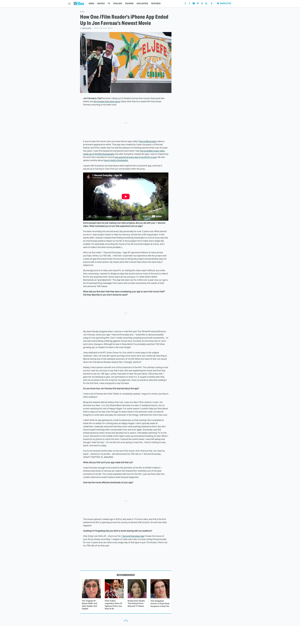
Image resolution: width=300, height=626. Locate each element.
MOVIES (101, 3)
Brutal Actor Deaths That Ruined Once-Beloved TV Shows (136, 603)
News (82, 12)
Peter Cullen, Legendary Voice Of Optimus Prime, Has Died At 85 (113, 605)
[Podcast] (211, 4)
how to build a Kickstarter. (116, 160)
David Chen (86, 28)
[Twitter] (189, 4)
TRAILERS (117, 3)
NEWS (91, 3)
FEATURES (156, 3)
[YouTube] (193, 4)
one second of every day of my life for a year (135, 157)
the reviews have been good (107, 101)
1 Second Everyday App (132, 536)
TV (109, 3)
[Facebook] (185, 4)
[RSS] (206, 4)
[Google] (202, 4)
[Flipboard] (198, 4)
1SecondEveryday (147, 141)
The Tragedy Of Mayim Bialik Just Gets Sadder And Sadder (89, 605)
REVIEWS (129, 3)
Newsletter (225, 3)
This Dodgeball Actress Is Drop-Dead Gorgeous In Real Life (159, 603)
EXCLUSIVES (142, 3)
